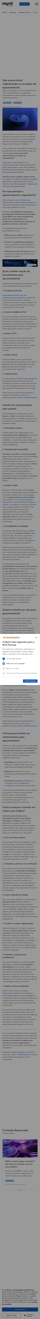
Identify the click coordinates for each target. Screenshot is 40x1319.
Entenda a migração (30, 681)
